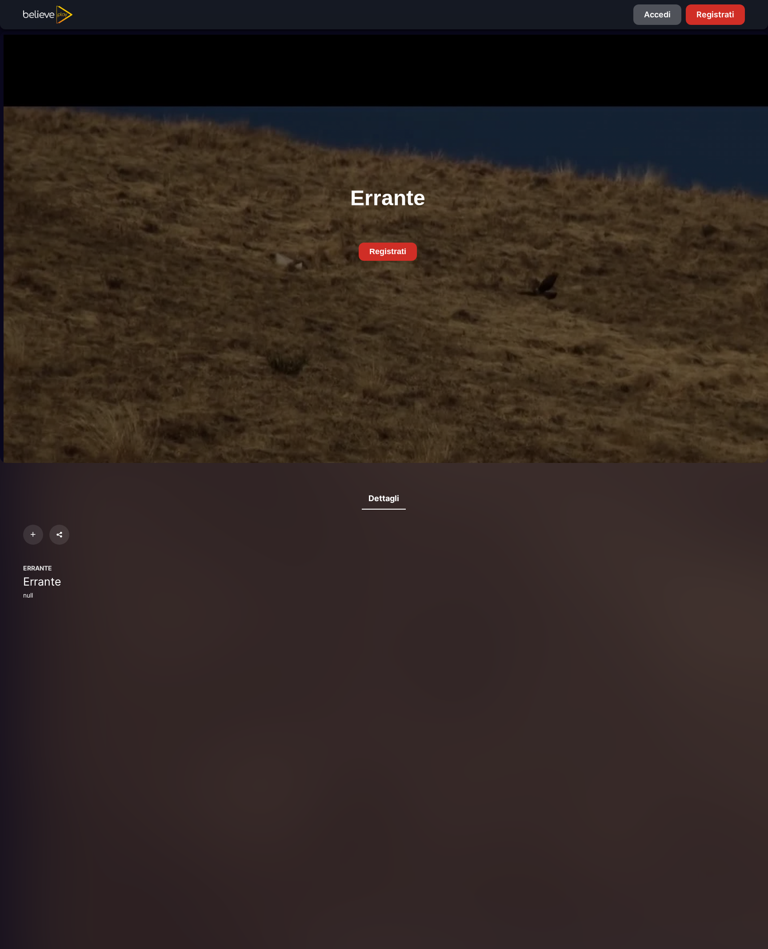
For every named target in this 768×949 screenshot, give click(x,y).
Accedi (657, 14)
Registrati (715, 14)
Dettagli (383, 498)
